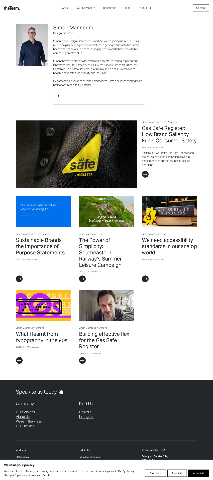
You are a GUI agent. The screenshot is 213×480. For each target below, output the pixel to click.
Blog (127, 8)
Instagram (86, 417)
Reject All (177, 473)
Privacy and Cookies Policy (155, 456)
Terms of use (148, 459)
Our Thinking (25, 426)
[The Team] (12, 8)
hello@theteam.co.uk (89, 457)
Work (65, 8)
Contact (201, 8)
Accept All (198, 473)
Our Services (85, 8)
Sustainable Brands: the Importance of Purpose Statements (40, 246)
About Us (145, 8)
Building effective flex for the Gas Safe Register (104, 340)
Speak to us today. (36, 391)
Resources (109, 8)
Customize (155, 473)
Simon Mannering (150, 122)
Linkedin (85, 412)
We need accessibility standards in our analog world (169, 246)
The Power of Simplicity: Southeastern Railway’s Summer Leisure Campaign (100, 252)
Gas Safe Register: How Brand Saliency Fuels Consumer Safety (169, 134)
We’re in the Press (29, 421)
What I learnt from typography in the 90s (41, 337)
